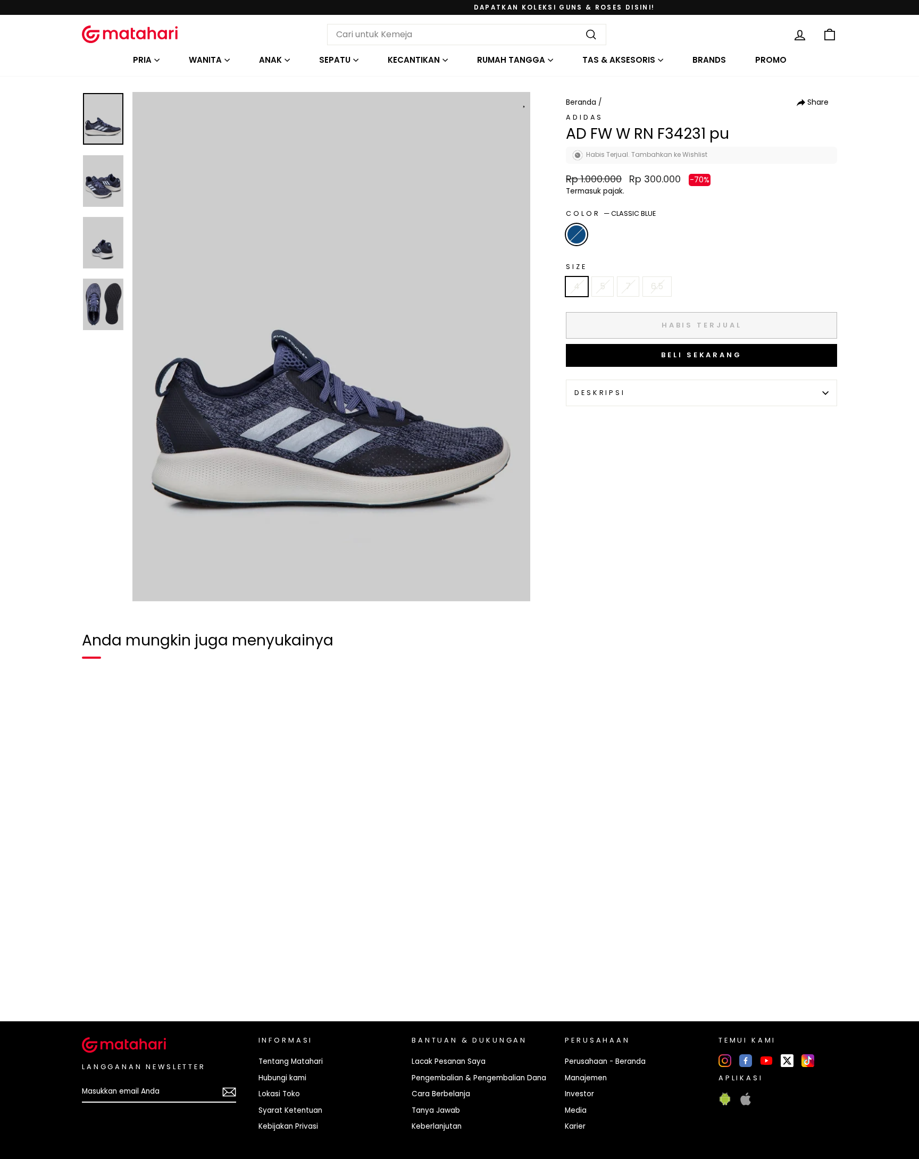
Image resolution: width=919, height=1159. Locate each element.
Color (611, 213)
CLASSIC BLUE (576, 234)
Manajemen (586, 1078)
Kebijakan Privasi (288, 1126)
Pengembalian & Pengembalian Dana (479, 1078)
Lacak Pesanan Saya (449, 1061)
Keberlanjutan (437, 1126)
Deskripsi (599, 392)
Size (576, 266)
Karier (575, 1126)
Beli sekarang (701, 355)
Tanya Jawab (436, 1110)
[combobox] (466, 34)
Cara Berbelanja (441, 1094)
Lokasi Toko (279, 1094)
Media (576, 1110)
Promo (771, 59)
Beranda (581, 102)
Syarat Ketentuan (290, 1110)
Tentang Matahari (290, 1061)
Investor (579, 1094)
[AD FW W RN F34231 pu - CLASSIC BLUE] (96, 976)
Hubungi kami (282, 1078)
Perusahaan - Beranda (605, 1061)
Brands (709, 59)
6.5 (657, 286)
